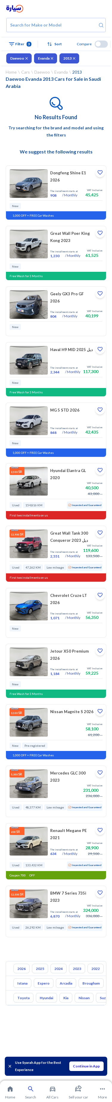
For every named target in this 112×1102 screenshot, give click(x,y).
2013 (67, 58)
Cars (25, 71)
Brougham (91, 983)
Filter (22, 44)
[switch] (101, 44)
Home (11, 71)
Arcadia (66, 983)
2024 (58, 968)
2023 (77, 968)
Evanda (44, 58)
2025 (40, 968)
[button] (56, 44)
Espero (44, 983)
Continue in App (86, 1066)
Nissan (84, 998)
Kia (65, 998)
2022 (95, 968)
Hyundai (46, 998)
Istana (22, 983)
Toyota (23, 998)
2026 (21, 968)
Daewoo (17, 58)
